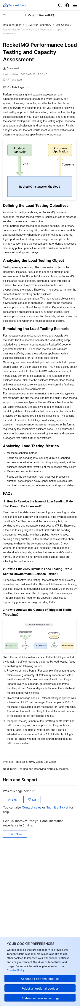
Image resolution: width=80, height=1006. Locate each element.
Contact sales (32, 807)
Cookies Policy (16, 970)
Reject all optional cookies (40, 988)
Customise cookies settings (40, 998)
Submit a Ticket (57, 807)
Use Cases (62, 24)
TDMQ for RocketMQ (38, 24)
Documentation (12, 24)
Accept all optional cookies (40, 979)
